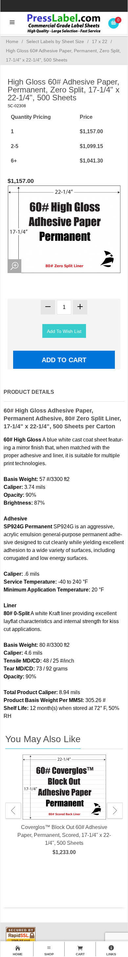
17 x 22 (99, 41)
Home (12, 41)
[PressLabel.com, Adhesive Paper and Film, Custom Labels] (64, 23)
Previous (13, 810)
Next (115, 810)
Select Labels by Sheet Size (55, 41)
